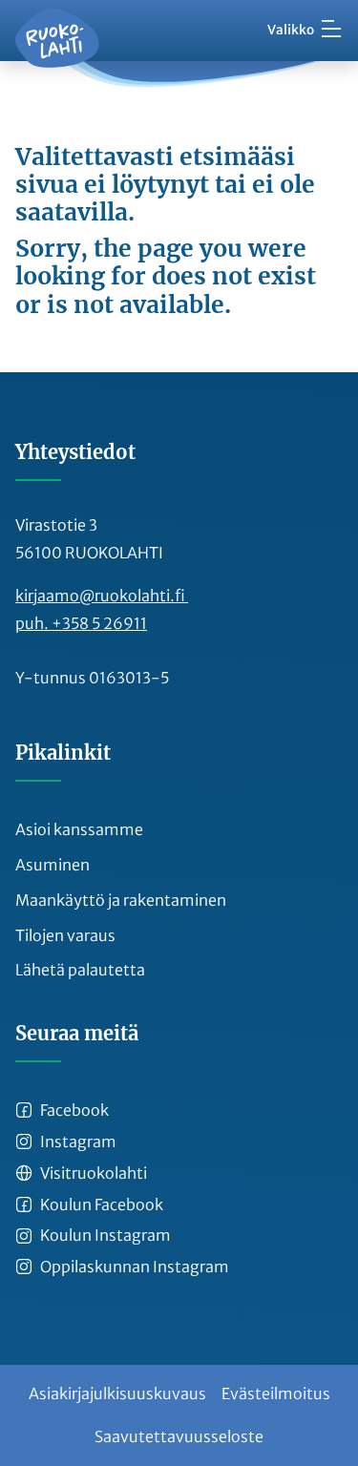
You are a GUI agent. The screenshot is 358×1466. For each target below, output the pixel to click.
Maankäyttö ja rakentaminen (120, 900)
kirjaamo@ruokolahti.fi (101, 595)
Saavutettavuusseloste (179, 1436)
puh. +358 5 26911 (81, 623)
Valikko (290, 30)
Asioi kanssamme (79, 829)
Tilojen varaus (65, 935)
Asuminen (52, 864)
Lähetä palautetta (80, 969)
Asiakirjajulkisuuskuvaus (117, 1393)
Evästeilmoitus (275, 1393)
